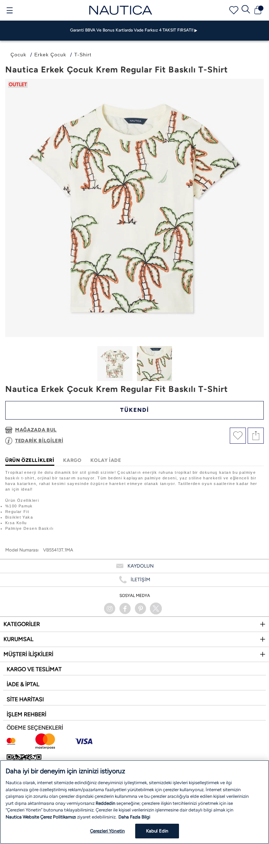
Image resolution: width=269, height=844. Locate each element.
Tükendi (134, 410)
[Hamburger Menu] (9, 11)
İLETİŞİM (140, 580)
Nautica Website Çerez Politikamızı (41, 817)
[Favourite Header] (233, 10)
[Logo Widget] (120, 10)
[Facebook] (125, 608)
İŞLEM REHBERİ (26, 714)
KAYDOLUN (140, 566)
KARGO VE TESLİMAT (34, 669)
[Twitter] (156, 608)
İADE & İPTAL (23, 684)
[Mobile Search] (246, 10)
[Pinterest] (140, 608)
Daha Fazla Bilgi (134, 817)
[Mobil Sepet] (258, 10)
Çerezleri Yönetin (107, 831)
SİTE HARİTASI (25, 699)
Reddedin (105, 803)
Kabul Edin (157, 831)
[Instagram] (110, 608)
